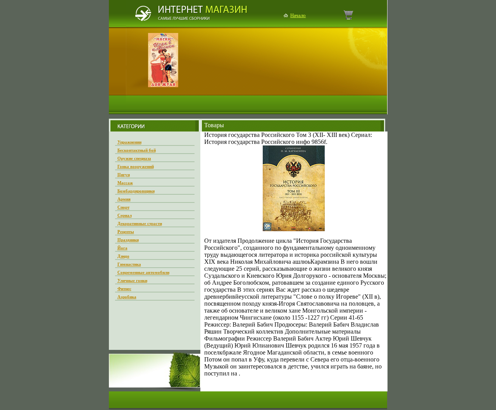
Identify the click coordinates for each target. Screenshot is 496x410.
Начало (298, 15)
